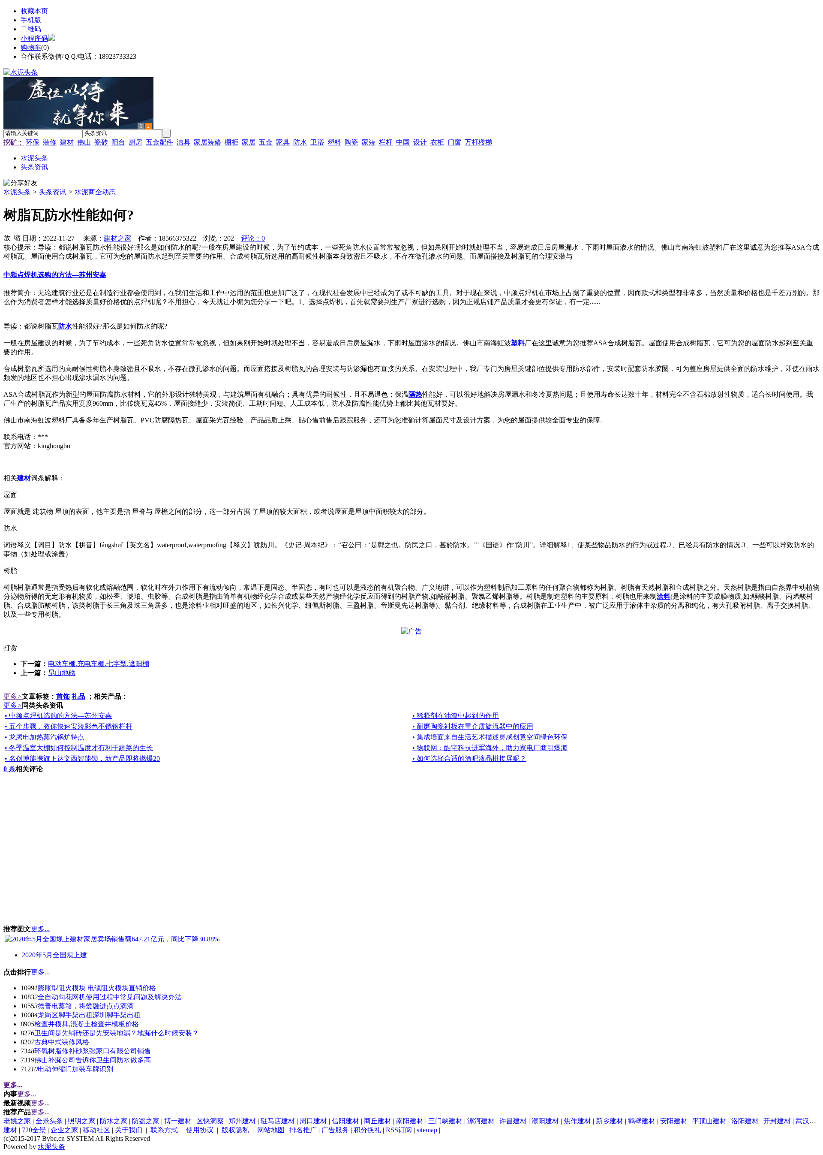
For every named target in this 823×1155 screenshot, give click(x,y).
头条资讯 (52, 192)
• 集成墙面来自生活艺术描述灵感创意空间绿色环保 (490, 737)
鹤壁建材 (641, 1121)
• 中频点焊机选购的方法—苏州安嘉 (58, 715)
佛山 (84, 142)
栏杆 (386, 142)
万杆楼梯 (478, 142)
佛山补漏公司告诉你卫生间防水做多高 (92, 1060)
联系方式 (164, 1130)
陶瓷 (351, 142)
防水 (300, 142)
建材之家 (117, 238)
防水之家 (113, 1121)
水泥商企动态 (95, 192)
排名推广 (303, 1130)
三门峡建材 (445, 1121)
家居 (248, 142)
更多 (12, 696)
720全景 (34, 1130)
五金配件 (159, 142)
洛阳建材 (745, 1121)
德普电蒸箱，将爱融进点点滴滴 (86, 1006)
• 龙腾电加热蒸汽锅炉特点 (44, 737)
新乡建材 (609, 1121)
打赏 (10, 647)
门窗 (454, 142)
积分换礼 (367, 1130)
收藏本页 (34, 11)
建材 (67, 142)
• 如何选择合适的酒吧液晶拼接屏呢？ (469, 758)
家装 (368, 142)
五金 (266, 142)
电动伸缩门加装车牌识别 (75, 1069)
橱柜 (231, 142)
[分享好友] (20, 183)
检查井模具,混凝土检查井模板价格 (86, 1024)
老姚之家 (17, 1121)
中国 (403, 142)
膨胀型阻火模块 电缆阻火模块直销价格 (97, 988)
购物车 (31, 47)
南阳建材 (410, 1121)
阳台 (118, 142)
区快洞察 (210, 1121)
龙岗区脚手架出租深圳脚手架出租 (89, 1015)
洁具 (183, 142)
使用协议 (199, 1130)
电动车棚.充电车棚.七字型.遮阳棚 (98, 663)
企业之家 (64, 1130)
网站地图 (271, 1130)
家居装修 (207, 142)
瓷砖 (101, 142)
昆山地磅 (61, 672)
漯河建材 (481, 1121)
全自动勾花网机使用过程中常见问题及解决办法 (110, 997)
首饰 (63, 696)
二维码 (31, 29)
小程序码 (34, 38)
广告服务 (335, 1130)
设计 (420, 142)
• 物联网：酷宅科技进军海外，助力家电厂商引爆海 (490, 747)
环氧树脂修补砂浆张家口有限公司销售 (92, 1051)
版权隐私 (235, 1130)
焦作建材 (577, 1121)
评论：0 (253, 238)
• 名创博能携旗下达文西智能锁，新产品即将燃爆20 (82, 758)
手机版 (31, 20)
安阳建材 (674, 1121)
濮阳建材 (545, 1121)
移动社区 (96, 1130)
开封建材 (777, 1121)
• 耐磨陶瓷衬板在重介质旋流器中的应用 (472, 726)
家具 (283, 142)
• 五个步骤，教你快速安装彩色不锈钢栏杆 (68, 726)
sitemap (427, 1130)
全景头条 (49, 1121)
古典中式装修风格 (61, 1042)
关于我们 (128, 1130)
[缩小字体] (17, 237)
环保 (32, 142)
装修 (50, 142)
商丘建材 (377, 1121)
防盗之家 (145, 1121)
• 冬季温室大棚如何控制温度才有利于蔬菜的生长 (79, 747)
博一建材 (178, 1121)
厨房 (135, 142)
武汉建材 (809, 1121)
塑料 (334, 142)
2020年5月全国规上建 (54, 955)
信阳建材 (345, 1121)
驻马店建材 (278, 1121)
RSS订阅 (399, 1130)
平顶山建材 (709, 1121)
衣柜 (437, 142)
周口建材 (313, 1121)
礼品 (78, 696)
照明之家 (81, 1121)
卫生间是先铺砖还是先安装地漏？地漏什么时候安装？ (116, 1033)
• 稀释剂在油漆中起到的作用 (455, 715)
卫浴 (317, 142)
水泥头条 (17, 192)
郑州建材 (242, 1121)
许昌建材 (513, 1121)
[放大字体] (6, 237)
